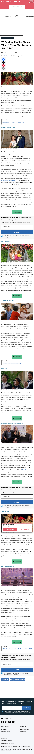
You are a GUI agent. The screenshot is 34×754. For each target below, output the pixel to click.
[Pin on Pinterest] (3, 65)
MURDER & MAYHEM (5, 736)
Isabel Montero (6, 56)
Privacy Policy (23, 733)
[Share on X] (3, 62)
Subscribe (31, 1)
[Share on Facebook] (3, 59)
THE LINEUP (3, 733)
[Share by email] (3, 68)
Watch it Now (17, 212)
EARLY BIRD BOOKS (5, 731)
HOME (3, 38)
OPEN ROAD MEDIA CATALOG (7, 740)
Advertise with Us (24, 729)
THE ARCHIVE (4, 729)
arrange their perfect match (8, 180)
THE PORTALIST (4, 738)
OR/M (21, 736)
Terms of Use (23, 731)
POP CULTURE (10, 38)
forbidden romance (27, 469)
